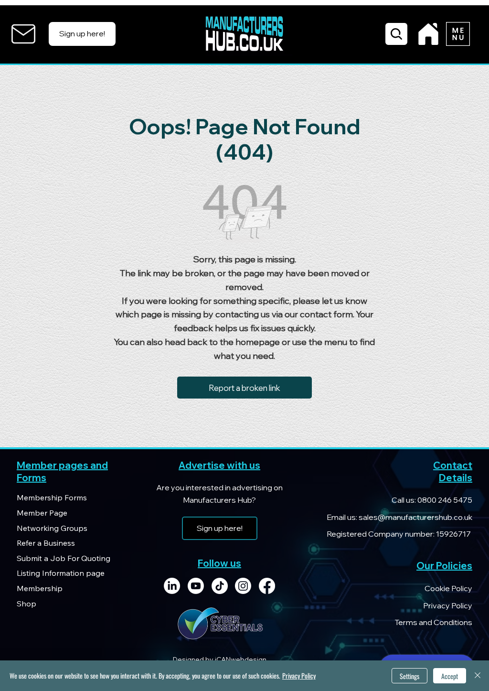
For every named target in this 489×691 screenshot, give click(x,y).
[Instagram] (243, 586)
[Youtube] (196, 586)
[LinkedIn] (172, 586)
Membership (40, 588)
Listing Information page (61, 573)
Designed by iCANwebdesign (219, 659)
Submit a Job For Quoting (63, 558)
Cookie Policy (448, 588)
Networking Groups (52, 528)
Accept (449, 676)
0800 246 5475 (444, 500)
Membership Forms (52, 497)
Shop (26, 603)
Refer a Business (46, 543)
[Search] (396, 34)
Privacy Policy (447, 605)
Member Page (42, 513)
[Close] (477, 675)
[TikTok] (220, 586)
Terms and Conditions (433, 622)
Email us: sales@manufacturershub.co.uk (399, 517)
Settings (409, 676)
